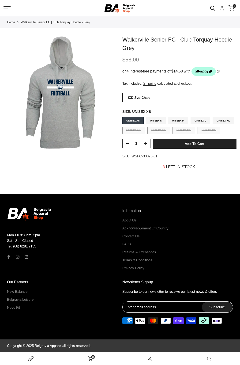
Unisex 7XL (208, 131)
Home (11, 22)
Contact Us (131, 236)
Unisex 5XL (183, 131)
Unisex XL (223, 120)
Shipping (149, 83)
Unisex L (200, 120)
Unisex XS (133, 120)
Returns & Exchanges (139, 252)
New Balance (17, 291)
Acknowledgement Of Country (145, 228)
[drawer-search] (212, 8)
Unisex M (178, 120)
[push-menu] (7, 8)
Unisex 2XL (133, 131)
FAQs (126, 244)
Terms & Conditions (137, 260)
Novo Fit (13, 307)
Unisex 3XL (158, 131)
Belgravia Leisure (20, 299)
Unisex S (156, 120)
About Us (129, 220)
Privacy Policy (133, 268)
